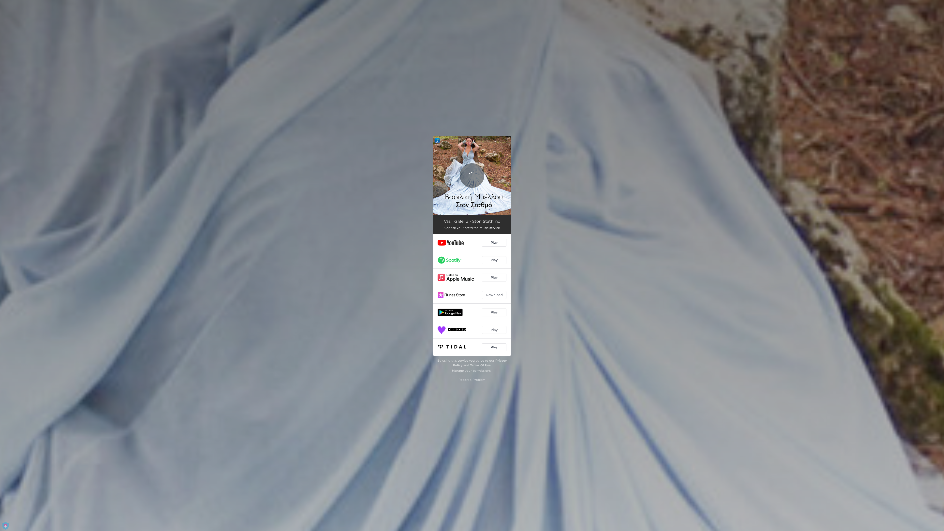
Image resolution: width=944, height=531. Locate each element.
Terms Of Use (480, 365)
